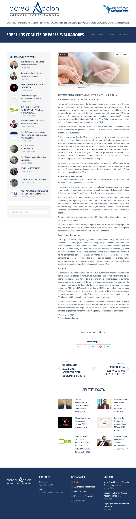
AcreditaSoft (79, 501)
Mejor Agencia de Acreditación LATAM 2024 (82, 421)
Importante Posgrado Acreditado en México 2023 (120, 422)
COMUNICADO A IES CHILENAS (33, 180)
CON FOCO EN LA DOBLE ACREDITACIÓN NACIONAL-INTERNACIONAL (82, 442)
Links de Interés (80, 491)
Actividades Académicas (84, 487)
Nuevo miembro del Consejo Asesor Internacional (121, 404)
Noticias (102, 34)
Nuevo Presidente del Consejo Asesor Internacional (82, 404)
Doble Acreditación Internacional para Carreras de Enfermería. (34, 192)
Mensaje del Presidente (84, 496)
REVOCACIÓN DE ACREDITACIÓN (28, 147)
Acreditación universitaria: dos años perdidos (33, 158)
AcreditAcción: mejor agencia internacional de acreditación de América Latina (34, 135)
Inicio (94, 34)
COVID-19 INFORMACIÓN (31, 168)
